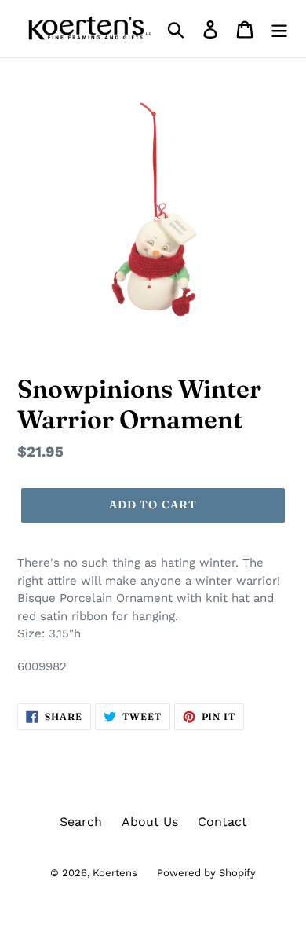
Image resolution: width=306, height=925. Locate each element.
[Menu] (279, 28)
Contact (222, 821)
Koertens (115, 873)
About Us (150, 821)
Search (81, 821)
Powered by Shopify (206, 873)
